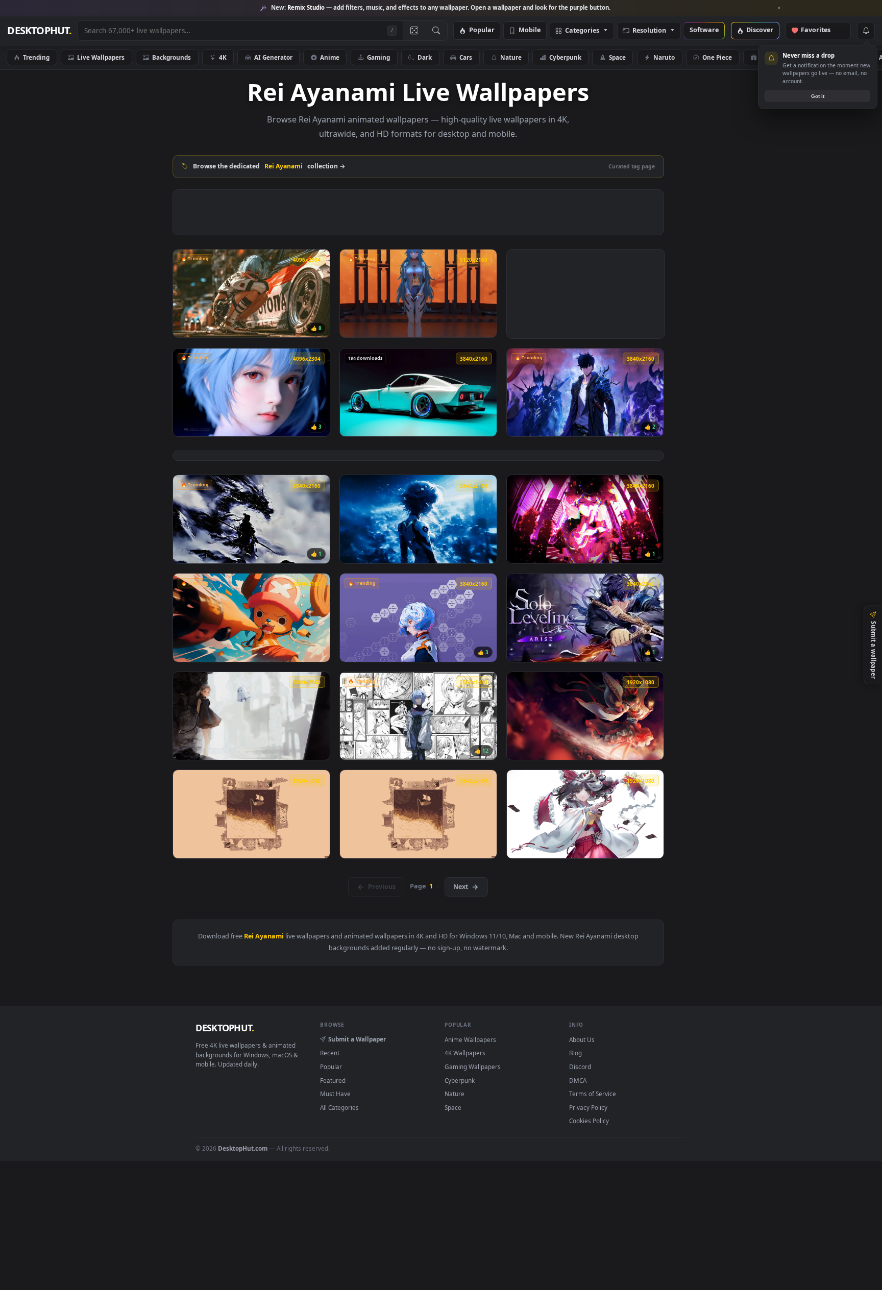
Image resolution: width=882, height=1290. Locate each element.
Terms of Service (592, 1093)
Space (617, 57)
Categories (582, 31)
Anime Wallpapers (470, 1039)
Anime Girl (775, 57)
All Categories (339, 1107)
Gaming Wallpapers (473, 1066)
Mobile (530, 30)
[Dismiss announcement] (779, 8)
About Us (582, 1039)
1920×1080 (835, 57)
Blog (575, 1053)
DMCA (577, 1080)
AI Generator (273, 57)
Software (704, 30)
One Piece (717, 57)
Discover (759, 30)
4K (223, 57)
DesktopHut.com (242, 1148)
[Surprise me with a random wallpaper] (414, 30)
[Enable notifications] (865, 30)
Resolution (649, 31)
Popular (482, 30)
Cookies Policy (589, 1121)
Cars (465, 57)
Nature (511, 57)
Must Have (335, 1093)
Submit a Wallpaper (357, 1039)
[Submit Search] (436, 30)
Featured (333, 1080)
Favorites (820, 30)
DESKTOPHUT (224, 1028)
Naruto (664, 57)
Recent (329, 1053)
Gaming (378, 57)
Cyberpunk (565, 57)
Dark (425, 57)
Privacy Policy (588, 1107)
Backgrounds (171, 57)
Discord (580, 1066)
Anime (329, 57)
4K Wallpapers (465, 1053)
